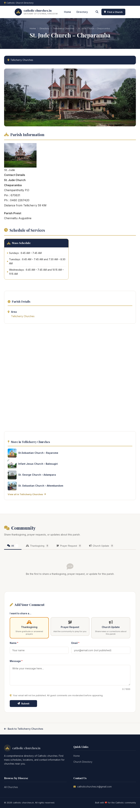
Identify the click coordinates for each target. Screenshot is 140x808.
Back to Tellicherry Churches (25, 728)
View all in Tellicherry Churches (25, 494)
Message (16, 661)
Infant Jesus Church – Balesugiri (38, 463)
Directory (82, 11)
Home (67, 11)
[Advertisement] (70, 378)
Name (14, 643)
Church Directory (82, 761)
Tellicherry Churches (63, 28)
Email (75, 643)
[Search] (97, 12)
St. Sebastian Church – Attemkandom (40, 485)
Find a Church (115, 12)
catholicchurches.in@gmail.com (94, 786)
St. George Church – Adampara (37, 474)
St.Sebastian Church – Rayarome (38, 452)
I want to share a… (20, 613)
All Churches (11, 787)
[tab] (13, 546)
